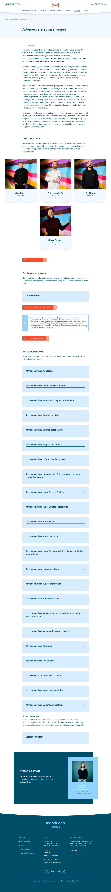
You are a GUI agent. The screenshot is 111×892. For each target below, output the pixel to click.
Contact (86, 10)
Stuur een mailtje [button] (83, 792)
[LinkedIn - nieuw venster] (52, 871)
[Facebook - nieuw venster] (47, 871)
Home (6, 19)
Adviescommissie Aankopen (39, 371)
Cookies (61, 881)
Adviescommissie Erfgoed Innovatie (43, 445)
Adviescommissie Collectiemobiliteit (43, 415)
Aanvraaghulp (26, 841)
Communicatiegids (27, 853)
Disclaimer (36, 881)
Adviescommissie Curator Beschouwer (44, 430)
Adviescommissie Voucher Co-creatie (43, 676)
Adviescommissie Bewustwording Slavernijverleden (50, 401)
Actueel (68, 10)
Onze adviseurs (33, 295)
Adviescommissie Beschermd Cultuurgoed (46, 386)
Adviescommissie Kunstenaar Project (43, 584)
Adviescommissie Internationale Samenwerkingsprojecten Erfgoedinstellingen (53, 476)
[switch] (12, 4)
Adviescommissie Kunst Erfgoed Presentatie (47, 507)
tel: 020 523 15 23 (50, 860)
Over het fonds (14, 19)
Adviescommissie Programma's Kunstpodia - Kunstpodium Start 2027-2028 (53, 615)
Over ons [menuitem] (77, 10)
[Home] (55, 5)
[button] (92, 5)
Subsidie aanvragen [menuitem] (29, 10)
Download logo (26, 849)
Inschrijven (74, 850)
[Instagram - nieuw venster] (63, 871)
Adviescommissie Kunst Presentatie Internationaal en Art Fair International (55, 553)
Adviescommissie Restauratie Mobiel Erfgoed (47, 631)
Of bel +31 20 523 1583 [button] (82, 794)
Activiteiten (43, 10)
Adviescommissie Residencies (40, 661)
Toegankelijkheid (72, 881)
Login (97, 5)
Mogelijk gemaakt (56, 10)
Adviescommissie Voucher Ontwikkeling (45, 690)
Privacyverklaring (49, 881)
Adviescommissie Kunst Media (40, 522)
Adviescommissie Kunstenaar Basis (42, 569)
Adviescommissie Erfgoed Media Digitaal (45, 459)
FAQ (22, 845)
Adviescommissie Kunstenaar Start (42, 599)
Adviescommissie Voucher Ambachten (44, 705)
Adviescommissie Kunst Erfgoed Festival (45, 492)
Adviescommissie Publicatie (39, 646)
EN (105, 4)
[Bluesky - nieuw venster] (58, 871)
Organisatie (23, 19)
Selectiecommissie (34, 737)
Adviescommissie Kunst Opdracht (42, 536)
